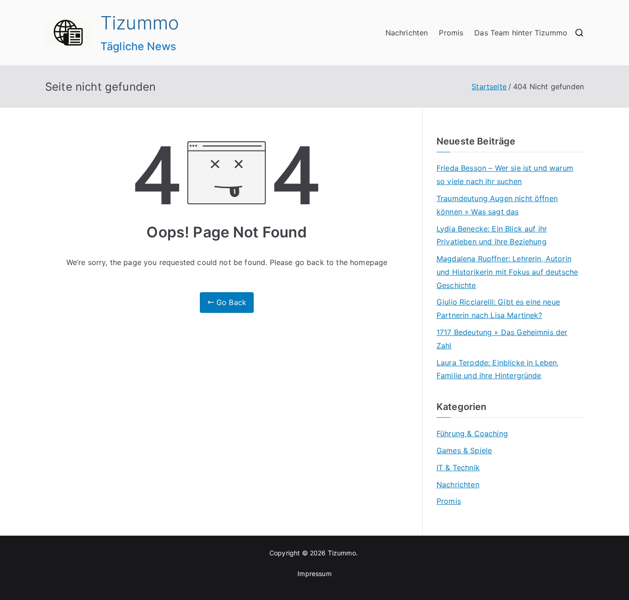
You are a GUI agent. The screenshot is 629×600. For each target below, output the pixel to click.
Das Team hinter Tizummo (520, 32)
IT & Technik (458, 467)
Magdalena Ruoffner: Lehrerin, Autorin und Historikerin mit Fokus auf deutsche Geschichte (507, 272)
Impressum (314, 573)
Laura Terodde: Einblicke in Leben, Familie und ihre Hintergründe (498, 369)
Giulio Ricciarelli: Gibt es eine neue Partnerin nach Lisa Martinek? (498, 308)
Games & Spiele (464, 450)
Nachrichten (406, 32)
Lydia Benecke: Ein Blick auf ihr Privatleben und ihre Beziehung (492, 235)
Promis (451, 32)
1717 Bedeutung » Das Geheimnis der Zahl (502, 339)
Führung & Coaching (472, 433)
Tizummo (139, 23)
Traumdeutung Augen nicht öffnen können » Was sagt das (497, 205)
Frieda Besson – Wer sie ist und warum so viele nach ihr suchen (505, 174)
